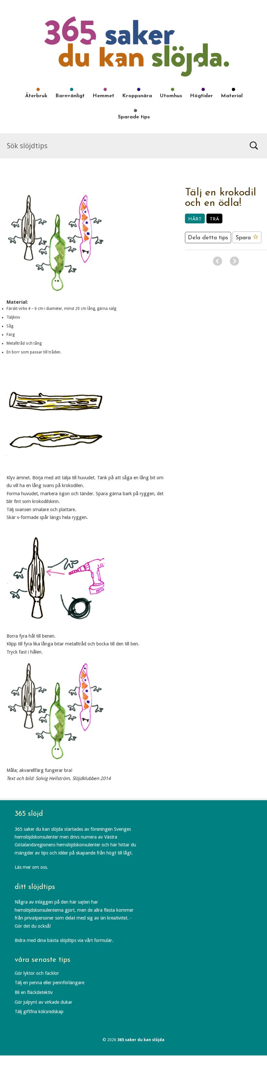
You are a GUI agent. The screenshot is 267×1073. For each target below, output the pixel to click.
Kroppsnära (137, 96)
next (234, 261)
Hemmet (103, 96)
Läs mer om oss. (31, 867)
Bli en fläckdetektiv (34, 992)
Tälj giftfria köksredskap (39, 1011)
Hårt (195, 219)
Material (232, 96)
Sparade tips (134, 117)
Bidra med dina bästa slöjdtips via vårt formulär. (64, 940)
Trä (214, 219)
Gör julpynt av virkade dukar (43, 1002)
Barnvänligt (70, 96)
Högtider (201, 96)
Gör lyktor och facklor (37, 973)
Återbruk (36, 96)
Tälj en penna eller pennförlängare (49, 982)
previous (217, 261)
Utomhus (171, 96)
